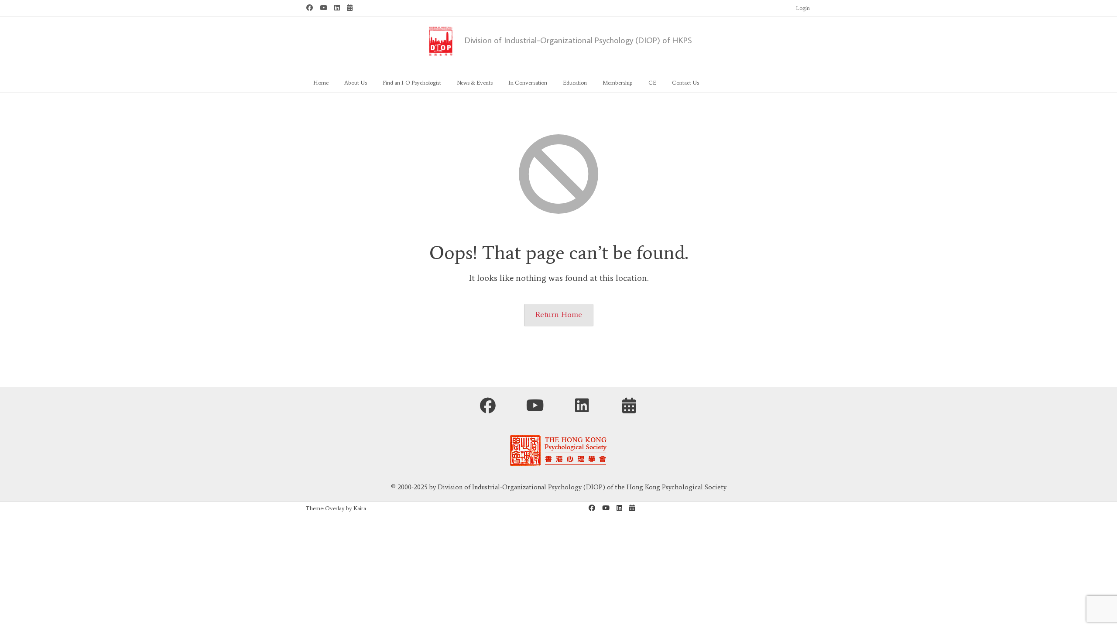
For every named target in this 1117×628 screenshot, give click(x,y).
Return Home (558, 314)
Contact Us (685, 82)
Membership (618, 82)
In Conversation (527, 82)
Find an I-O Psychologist (412, 82)
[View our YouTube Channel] (323, 8)
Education (575, 82)
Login (803, 8)
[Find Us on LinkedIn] (337, 8)
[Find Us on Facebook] (309, 8)
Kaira (359, 508)
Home (321, 82)
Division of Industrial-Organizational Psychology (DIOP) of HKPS (578, 39)
